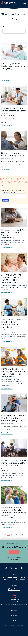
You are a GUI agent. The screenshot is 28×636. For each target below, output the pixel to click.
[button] (24, 2)
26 (19, 534)
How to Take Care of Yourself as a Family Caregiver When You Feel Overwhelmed (14, 511)
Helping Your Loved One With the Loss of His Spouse (13, 232)
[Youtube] (16, 568)
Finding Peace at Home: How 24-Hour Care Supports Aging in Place (13, 418)
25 (16, 534)
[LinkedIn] (11, 568)
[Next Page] (22, 534)
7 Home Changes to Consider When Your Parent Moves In (11, 277)
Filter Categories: (7, 29)
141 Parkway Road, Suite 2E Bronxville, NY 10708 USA (14, 578)
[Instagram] (22, 568)
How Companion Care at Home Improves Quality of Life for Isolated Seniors (13, 464)
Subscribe (5, 200)
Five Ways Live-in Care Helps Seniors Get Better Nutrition (13, 111)
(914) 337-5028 (14, 589)
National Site (14, 610)
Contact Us (14, 552)
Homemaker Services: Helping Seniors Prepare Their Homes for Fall (13, 371)
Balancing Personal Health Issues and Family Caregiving (13, 66)
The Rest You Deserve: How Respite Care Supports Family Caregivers (12, 323)
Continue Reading (7, 80)
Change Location (14, 559)
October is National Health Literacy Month (12, 154)
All (5, 31)
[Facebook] (6, 568)
